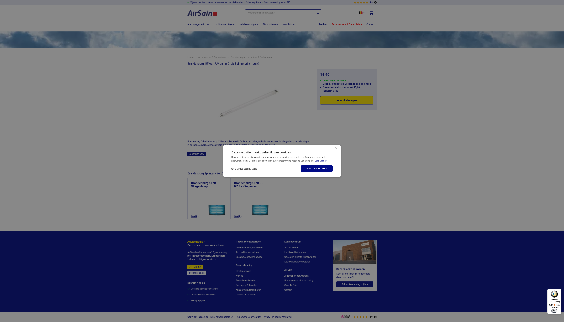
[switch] (554, 311)
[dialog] (282, 161)
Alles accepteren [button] (316, 168)
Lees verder (321, 160)
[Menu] (559, 290)
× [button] (336, 148)
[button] (244, 168)
